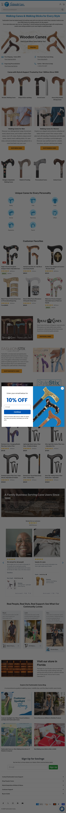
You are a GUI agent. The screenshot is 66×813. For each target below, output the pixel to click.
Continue (17, 412)
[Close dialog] (62, 388)
